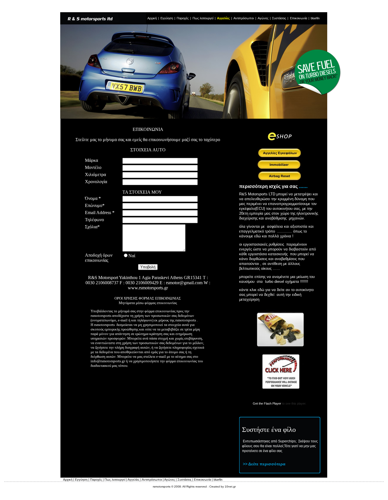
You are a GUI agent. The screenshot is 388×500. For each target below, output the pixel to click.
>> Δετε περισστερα (264, 464)
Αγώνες (263, 18)
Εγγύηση (166, 18)
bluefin (315, 18)
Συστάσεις (279, 18)
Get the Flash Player (267, 403)
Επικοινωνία (299, 18)
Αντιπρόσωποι (244, 18)
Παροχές (183, 18)
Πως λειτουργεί (203, 18)
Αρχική (152, 18)
